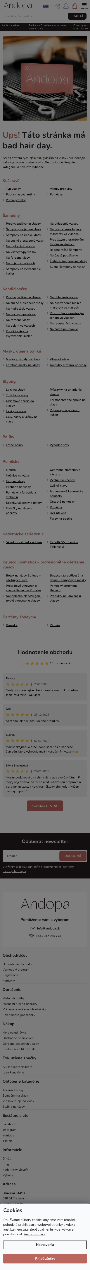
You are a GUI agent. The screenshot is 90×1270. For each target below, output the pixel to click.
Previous (4, 4)
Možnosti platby (13, 998)
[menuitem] (11, 180)
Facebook (9, 1124)
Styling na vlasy (14, 1107)
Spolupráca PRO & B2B (19, 1049)
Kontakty (9, 980)
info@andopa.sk (48, 928)
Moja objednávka (14, 1033)
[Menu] (84, 6)
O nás (7, 1158)
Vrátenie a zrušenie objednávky (24, 1009)
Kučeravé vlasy (13, 1090)
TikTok (7, 1141)
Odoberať (73, 856)
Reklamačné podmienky (19, 1015)
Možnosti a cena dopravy (20, 1004)
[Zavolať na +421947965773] (58, 6)
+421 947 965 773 (48, 936)
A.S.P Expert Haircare (17, 1067)
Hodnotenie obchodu (45, 652)
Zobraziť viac (45, 806)
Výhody (8, 1175)
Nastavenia (45, 1244)
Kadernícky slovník (15, 1170)
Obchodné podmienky (18, 1038)
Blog (6, 1164)
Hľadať (77, 16)
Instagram (9, 1130)
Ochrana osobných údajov (21, 1044)
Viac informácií (34, 1234)
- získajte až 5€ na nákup (45, 4)
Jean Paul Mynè (13, 1072)
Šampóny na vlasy (15, 1096)
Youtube (8, 1135)
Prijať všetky (45, 1258)
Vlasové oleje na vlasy (18, 1101)
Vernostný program (16, 970)
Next (85, 4)
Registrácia (10, 975)
